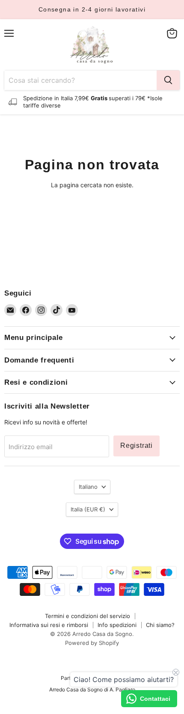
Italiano (88, 486)
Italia (88, 509)
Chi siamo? (160, 624)
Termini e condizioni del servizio (87, 615)
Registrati (136, 445)
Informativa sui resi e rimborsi (48, 624)
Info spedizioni (117, 624)
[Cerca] (168, 80)
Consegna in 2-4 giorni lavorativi (92, 9)
